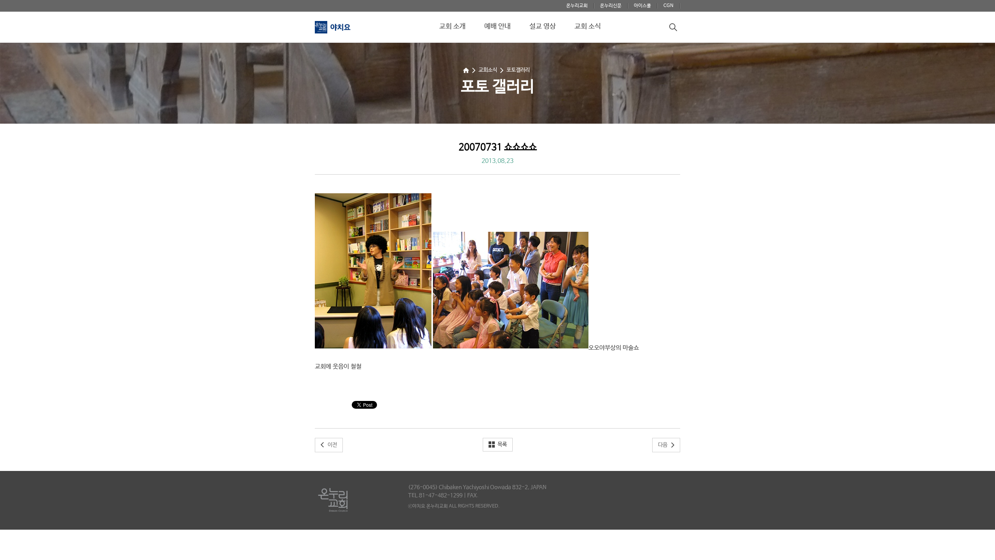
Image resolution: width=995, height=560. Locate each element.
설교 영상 (542, 26)
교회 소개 (452, 26)
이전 (332, 445)
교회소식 (487, 70)
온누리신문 (610, 6)
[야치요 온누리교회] (343, 31)
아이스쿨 (642, 6)
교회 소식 (587, 26)
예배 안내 (497, 26)
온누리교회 (577, 6)
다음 (662, 445)
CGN (668, 6)
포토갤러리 (518, 70)
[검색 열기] (673, 27)
